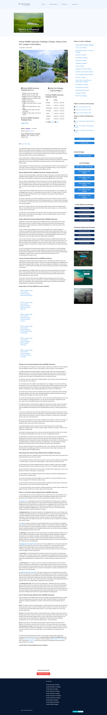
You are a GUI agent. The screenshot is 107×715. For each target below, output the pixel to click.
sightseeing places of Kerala (57, 638)
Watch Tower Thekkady (81, 95)
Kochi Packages (84, 208)
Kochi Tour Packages (84, 216)
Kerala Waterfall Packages (52, 702)
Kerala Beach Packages (52, 689)
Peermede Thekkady (80, 77)
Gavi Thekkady (79, 74)
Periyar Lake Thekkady (81, 47)
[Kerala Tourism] (24, 4)
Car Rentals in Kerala (84, 142)
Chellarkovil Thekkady (80, 60)
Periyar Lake (23, 501)
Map (57, 122)
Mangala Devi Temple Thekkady (83, 69)
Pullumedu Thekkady (80, 93)
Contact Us (31, 640)
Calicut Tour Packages (84, 243)
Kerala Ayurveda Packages (53, 684)
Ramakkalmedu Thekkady (81, 84)
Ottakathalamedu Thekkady (82, 90)
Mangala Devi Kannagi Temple (28, 544)
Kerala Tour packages (29, 638)
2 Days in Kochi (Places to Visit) (83, 109)
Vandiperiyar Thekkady (81, 63)
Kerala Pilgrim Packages (52, 700)
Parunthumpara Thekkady (81, 87)
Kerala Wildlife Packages (52, 704)
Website (52, 122)
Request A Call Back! (43, 673)
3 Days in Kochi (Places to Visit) (83, 112)
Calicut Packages (84, 239)
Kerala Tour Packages (55, 90)
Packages (84, 155)
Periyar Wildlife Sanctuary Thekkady (84, 45)
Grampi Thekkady (79, 66)
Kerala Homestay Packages (53, 693)
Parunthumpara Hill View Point (28, 572)
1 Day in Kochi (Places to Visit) (83, 107)
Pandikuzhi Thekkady (80, 55)
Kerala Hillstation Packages (53, 691)
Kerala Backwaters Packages (53, 686)
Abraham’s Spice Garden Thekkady (84, 71)
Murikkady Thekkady (88, 74)
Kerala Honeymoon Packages (53, 695)
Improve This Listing (25, 144)
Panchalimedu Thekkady (81, 57)
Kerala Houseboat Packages (53, 697)
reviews (31, 131)
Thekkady (22, 523)
